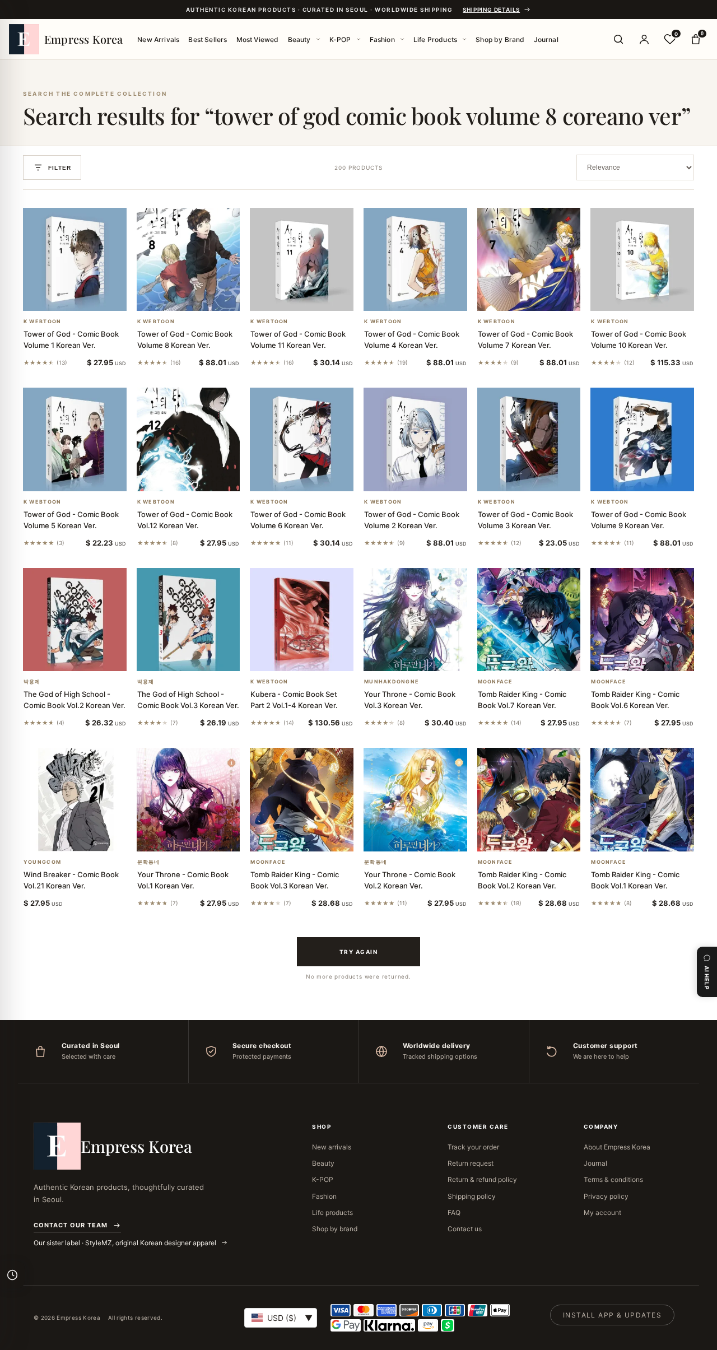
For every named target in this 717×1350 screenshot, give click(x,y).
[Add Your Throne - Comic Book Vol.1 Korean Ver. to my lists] (201, 837)
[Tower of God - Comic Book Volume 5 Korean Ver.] (75, 439)
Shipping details (491, 9)
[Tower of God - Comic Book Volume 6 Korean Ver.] (301, 439)
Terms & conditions (613, 1179)
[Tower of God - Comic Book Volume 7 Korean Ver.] (529, 259)
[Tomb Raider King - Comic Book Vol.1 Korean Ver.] (642, 799)
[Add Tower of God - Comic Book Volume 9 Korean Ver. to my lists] (656, 476)
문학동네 (148, 862)
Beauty (299, 39)
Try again (358, 951)
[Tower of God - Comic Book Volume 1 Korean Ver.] (75, 259)
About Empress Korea (617, 1147)
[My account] (644, 39)
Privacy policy (606, 1196)
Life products (332, 1212)
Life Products (435, 39)
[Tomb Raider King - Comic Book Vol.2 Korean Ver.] (529, 799)
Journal (546, 39)
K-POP (340, 39)
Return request (470, 1163)
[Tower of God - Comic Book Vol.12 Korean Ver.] (188, 439)
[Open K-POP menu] (358, 39)
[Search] (618, 39)
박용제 (32, 682)
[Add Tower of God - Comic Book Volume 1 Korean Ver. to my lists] (88, 296)
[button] (61, 296)
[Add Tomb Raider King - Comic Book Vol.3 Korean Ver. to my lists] (315, 837)
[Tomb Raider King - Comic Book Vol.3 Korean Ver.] (301, 799)
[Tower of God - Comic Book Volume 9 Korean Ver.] (642, 439)
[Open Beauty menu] (318, 39)
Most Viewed (257, 39)
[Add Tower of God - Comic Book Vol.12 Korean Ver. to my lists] (201, 476)
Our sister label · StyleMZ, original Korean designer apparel (126, 1243)
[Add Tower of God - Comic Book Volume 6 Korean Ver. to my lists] (315, 476)
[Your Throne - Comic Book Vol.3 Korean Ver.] (415, 620)
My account (602, 1212)
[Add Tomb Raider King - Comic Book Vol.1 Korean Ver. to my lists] (656, 837)
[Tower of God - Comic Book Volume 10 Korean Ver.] (642, 259)
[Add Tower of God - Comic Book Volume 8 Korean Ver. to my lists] (201, 296)
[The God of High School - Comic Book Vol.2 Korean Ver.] (75, 620)
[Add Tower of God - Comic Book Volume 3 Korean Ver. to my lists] (542, 476)
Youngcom (42, 862)
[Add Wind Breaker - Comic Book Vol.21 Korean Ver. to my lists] (88, 837)
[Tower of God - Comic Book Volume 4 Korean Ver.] (415, 259)
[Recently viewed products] (12, 1274)
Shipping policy (472, 1196)
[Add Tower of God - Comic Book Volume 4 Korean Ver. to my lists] (428, 296)
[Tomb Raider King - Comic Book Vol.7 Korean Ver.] (529, 620)
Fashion (382, 39)
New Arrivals (158, 39)
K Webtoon (42, 321)
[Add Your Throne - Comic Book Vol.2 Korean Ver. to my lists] (428, 837)
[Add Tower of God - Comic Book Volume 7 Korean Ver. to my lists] (542, 296)
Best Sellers (207, 39)
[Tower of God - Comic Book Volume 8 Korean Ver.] (188, 259)
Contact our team (71, 1225)
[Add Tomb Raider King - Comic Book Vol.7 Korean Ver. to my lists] (542, 656)
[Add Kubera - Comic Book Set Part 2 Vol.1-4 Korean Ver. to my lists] (315, 656)
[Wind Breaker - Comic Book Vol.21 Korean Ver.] (75, 799)
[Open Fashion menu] (402, 39)
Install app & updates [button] (612, 1315)
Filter (59, 168)
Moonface (495, 682)
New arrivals (331, 1147)
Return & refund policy (482, 1179)
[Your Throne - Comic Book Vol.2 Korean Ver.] (415, 799)
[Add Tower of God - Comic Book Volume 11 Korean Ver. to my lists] (315, 296)
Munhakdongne (391, 682)
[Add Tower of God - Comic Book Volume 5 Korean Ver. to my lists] (88, 476)
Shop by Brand (500, 39)
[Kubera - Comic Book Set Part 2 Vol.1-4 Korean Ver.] (301, 620)
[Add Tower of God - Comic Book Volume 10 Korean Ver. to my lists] (656, 296)
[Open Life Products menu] (464, 39)
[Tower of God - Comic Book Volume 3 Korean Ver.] (529, 439)
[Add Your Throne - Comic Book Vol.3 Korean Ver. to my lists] (428, 656)
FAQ (454, 1212)
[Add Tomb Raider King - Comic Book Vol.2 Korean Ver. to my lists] (542, 837)
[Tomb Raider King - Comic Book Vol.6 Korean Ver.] (642, 620)
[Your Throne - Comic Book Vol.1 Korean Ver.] (188, 799)
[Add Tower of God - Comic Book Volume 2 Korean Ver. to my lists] (428, 476)
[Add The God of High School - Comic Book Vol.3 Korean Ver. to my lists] (201, 656)
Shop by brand (334, 1229)
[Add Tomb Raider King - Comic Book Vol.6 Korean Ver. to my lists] (656, 656)
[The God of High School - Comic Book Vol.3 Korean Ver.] (188, 620)
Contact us (465, 1229)
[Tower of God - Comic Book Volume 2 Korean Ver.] (415, 439)
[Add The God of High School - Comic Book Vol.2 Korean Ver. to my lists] (88, 656)
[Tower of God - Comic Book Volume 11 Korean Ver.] (301, 259)
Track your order (473, 1147)
